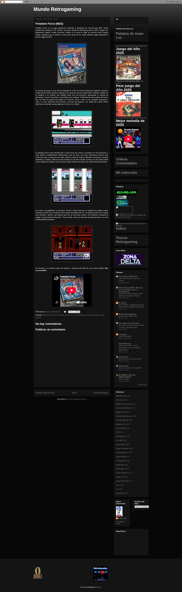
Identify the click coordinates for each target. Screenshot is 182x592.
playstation (120, 493)
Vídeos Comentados (126, 161)
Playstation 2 (121, 436)
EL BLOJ (122, 303)
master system (122, 473)
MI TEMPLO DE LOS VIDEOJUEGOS (127, 376)
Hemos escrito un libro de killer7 (130, 359)
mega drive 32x (122, 481)
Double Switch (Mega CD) (128, 316)
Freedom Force (63, 315)
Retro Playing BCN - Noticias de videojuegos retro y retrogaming (131, 290)
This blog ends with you (129, 323)
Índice (121, 228)
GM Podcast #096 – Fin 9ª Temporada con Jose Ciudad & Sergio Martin (130, 348)
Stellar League (124, 379)
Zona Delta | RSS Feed (128, 276)
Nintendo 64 (121, 424)
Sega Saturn (121, 444)
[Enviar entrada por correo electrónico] (65, 312)
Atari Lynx (120, 400)
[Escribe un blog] (72, 312)
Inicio (74, 393)
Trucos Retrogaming (126, 240)
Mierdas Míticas (122, 420)
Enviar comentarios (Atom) (77, 399)
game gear (120, 469)
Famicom (54, 315)
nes (76, 315)
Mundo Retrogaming (57, 9)
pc (117, 489)
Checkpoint (123, 357)
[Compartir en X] (74, 312)
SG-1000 (119, 440)
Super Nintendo (122, 448)
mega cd (119, 477)
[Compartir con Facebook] (76, 312)
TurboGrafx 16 (121, 452)
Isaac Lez (122, 518)
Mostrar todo (142, 384)
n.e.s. (72, 315)
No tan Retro (121, 428)
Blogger (98, 587)
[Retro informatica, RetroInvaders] (100, 581)
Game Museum (125, 343)
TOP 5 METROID (125, 336)
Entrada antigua (101, 393)
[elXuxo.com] (126, 194)
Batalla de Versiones (124, 404)
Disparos (46, 315)
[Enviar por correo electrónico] (69, 312)
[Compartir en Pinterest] (79, 312)
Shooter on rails (98, 315)
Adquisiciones (121, 396)
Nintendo (82, 315)
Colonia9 (122, 334)
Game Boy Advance (123, 408)
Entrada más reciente (45, 393)
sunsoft (38, 318)
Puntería (89, 315)
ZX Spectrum (121, 461)
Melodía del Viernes (124, 416)
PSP (117, 432)
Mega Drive (120, 412)
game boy (120, 465)
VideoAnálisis (121, 457)
